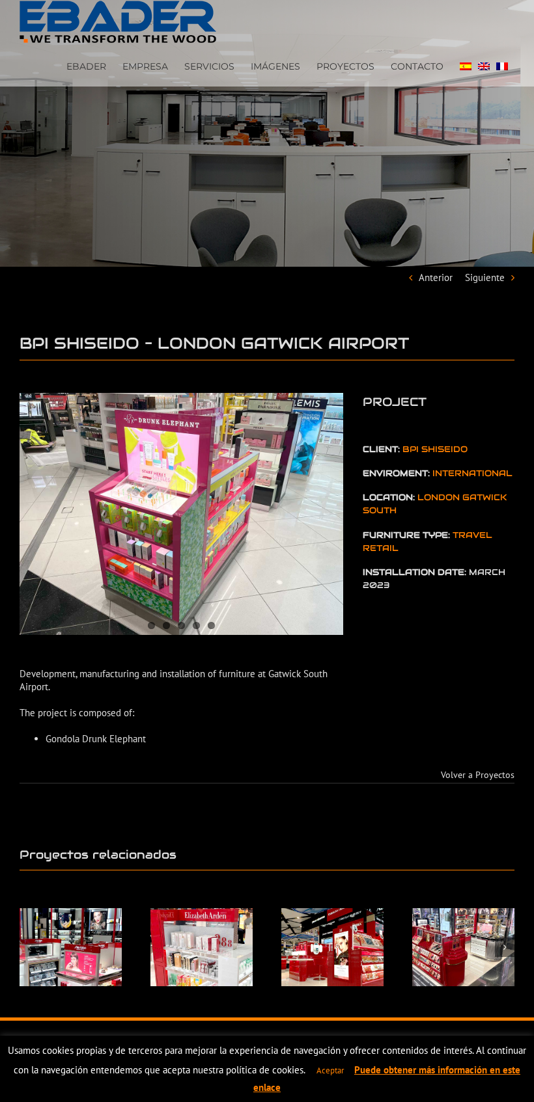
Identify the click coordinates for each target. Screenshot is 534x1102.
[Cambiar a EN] (484, 65)
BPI (411, 449)
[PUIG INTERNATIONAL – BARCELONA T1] (332, 947)
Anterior (436, 277)
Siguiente (485, 277)
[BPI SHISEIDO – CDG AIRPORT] (71, 947)
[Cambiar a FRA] (502, 65)
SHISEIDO (444, 449)
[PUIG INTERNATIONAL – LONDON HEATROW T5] (463, 947)
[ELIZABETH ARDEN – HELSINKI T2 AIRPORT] (201, 947)
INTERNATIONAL (472, 473)
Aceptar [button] (330, 1070)
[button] (29, 947)
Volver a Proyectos (477, 775)
